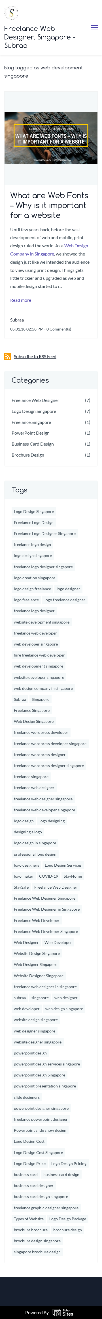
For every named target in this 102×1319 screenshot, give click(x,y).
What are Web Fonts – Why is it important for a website (49, 205)
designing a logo (28, 831)
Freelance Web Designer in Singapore (47, 909)
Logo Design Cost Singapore (38, 1152)
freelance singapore (31, 776)
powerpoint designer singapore (41, 1108)
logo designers (26, 865)
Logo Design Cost (29, 1141)
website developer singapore (39, 677)
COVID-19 (48, 876)
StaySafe (21, 887)
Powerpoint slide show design (40, 1130)
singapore (40, 997)
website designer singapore (37, 1042)
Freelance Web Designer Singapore (44, 898)
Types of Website (29, 1218)
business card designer (34, 1185)
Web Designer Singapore (35, 964)
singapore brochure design (37, 1251)
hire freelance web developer (39, 655)
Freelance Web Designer (35, 400)
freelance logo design (32, 544)
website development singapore (41, 622)
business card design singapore (41, 1196)
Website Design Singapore (37, 953)
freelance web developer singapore (44, 809)
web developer (27, 1008)
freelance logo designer (34, 610)
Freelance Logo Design (34, 522)
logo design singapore (33, 555)
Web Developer (58, 942)
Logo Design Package (67, 1218)
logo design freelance (32, 588)
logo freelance (26, 599)
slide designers (27, 1097)
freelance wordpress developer (41, 732)
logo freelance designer (64, 599)
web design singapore (64, 1008)
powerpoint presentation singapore (45, 1086)
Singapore (40, 699)
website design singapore (36, 1019)
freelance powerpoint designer (41, 1119)
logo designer (68, 588)
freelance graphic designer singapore (46, 1207)
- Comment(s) (57, 329)
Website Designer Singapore (38, 975)
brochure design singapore (37, 1240)
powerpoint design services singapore (47, 1064)
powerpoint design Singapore (39, 1075)
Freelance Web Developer (37, 920)
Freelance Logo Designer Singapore (45, 533)
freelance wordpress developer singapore (50, 743)
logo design (24, 820)
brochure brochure (31, 1229)
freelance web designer (34, 787)
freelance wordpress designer (40, 754)
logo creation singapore (34, 577)
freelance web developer (35, 633)
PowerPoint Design (31, 432)
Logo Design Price (30, 1163)
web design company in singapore (43, 688)
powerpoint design (30, 1053)
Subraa (17, 319)
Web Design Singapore (34, 721)
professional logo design (35, 854)
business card (26, 1174)
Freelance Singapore (31, 422)
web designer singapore (34, 1031)
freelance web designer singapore (43, 798)
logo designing (52, 820)
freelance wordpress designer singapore (49, 765)
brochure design (67, 1229)
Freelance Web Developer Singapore (46, 931)
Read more (20, 300)
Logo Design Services (63, 865)
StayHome (73, 876)
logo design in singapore (35, 842)
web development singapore (38, 666)
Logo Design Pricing (68, 1163)
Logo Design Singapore (34, 411)
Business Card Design (33, 443)
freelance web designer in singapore (45, 986)
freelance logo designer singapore (43, 566)
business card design (61, 1174)
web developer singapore (36, 644)
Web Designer (26, 942)
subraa (20, 997)
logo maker (23, 876)
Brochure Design (28, 454)
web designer (66, 997)
